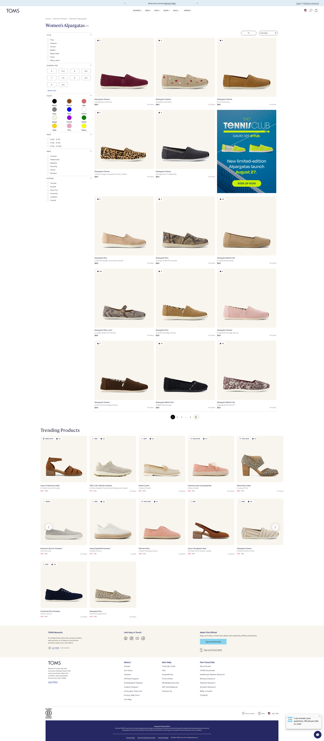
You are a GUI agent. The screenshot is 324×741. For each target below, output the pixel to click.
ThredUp (204, 695)
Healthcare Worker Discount (212, 674)
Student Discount (208, 687)
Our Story (128, 670)
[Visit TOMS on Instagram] (131, 638)
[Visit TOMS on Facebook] (125, 638)
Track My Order (168, 666)
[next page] (194, 417)
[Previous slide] (125, 3)
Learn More (53, 682)
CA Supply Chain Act (133, 691)
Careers (127, 674)
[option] (69, 39)
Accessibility (167, 674)
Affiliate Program (131, 678)
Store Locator (250, 713)
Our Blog (127, 699)
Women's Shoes (60, 18)
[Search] (311, 10)
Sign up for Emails (213, 641)
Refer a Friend (206, 691)
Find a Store (167, 678)
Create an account (311, 3)
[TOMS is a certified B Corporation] (49, 713)
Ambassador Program (133, 682)
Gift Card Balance (169, 687)
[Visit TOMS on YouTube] (137, 638)
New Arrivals (205, 666)
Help (263, 713)
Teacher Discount (207, 682)
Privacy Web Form (132, 695)
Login (298, 3)
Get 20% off (169, 3)
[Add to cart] (148, 93)
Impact (127, 666)
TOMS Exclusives (207, 670)
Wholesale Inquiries (170, 682)
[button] (141, 10)
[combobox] (268, 33)
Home (48, 18)
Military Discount (207, 678)
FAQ (164, 670)
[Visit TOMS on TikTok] (143, 638)
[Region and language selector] (306, 10)
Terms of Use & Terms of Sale (146, 737)
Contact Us (167, 691)
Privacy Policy (128, 728)
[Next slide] (197, 3)
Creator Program (131, 687)
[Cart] (316, 10)
